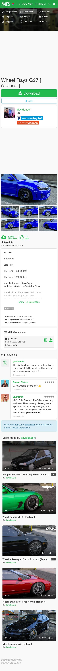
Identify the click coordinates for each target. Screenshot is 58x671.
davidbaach (24, 109)
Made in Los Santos (11, 662)
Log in (18, 424)
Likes (27, 239)
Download (31, 93)
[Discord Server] (19, 113)
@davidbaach (33, 412)
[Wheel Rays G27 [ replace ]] (29, 189)
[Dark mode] (49, 4)
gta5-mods (18, 361)
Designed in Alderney (11, 659)
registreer (30, 424)
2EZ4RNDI (18, 396)
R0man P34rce (20, 382)
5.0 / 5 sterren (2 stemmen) (12, 245)
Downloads (12, 239)
